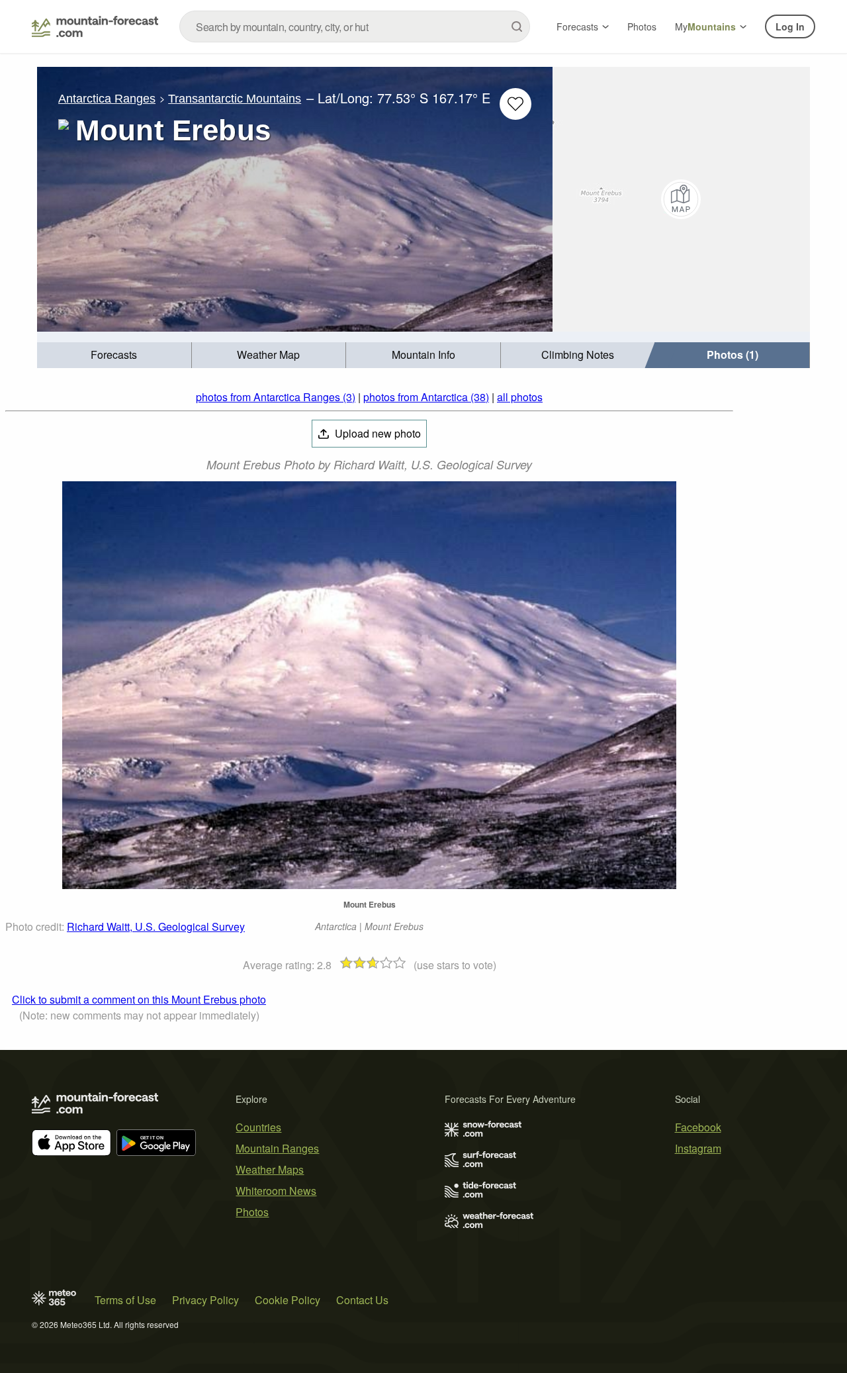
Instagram (698, 1148)
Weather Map (268, 354)
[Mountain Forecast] (95, 26)
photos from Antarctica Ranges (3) (275, 396)
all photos (520, 396)
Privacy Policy (205, 1299)
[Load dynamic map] (681, 199)
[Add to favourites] (515, 104)
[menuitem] (114, 355)
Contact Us (362, 1299)
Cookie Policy (287, 1299)
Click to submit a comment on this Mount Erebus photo (139, 999)
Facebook (698, 1127)
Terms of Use (125, 1299)
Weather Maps (270, 1169)
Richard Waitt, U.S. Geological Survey (156, 926)
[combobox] (354, 26)
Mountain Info (423, 354)
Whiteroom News (276, 1190)
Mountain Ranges (277, 1148)
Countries (258, 1127)
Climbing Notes (577, 354)
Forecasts (577, 26)
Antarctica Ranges (107, 98)
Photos (641, 26)
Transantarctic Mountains (234, 98)
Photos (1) (732, 354)
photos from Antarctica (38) (426, 396)
